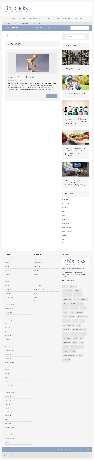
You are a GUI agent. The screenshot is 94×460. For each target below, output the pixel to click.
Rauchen (82, 334)
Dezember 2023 (9, 304)
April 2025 (8, 270)
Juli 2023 (7, 324)
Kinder (72, 316)
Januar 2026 (8, 259)
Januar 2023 (8, 347)
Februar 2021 (8, 419)
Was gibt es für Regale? (74, 69)
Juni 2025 (7, 266)
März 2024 (8, 293)
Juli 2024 (7, 281)
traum (66, 347)
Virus (73, 351)
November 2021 (9, 396)
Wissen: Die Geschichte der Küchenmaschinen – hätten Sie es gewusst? (75, 121)
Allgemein (22, 18)
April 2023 (8, 335)
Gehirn (66, 308)
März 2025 (8, 274)
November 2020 (9, 431)
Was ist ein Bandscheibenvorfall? (22, 77)
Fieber (65, 303)
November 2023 (9, 308)
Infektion (79, 312)
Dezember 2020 (9, 427)
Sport (57, 18)
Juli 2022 (7, 370)
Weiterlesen (52, 96)
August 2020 (8, 442)
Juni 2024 (7, 285)
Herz (71, 312)
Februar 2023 (9, 343)
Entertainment (67, 18)
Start (5, 18)
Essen (75, 299)
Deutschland (68, 290)
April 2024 (8, 289)
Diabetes (77, 290)
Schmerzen (67, 338)
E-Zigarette (67, 295)
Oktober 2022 (8, 358)
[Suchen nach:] (79, 28)
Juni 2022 (7, 373)
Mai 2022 (7, 377)
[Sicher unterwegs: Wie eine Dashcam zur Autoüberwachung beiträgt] (75, 175)
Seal (75, 338)
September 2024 (9, 278)
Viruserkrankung (69, 355)
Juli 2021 (7, 408)
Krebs (75, 321)
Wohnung (67, 359)
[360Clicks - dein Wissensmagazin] (47, 9)
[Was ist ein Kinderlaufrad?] (75, 89)
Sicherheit (67, 342)
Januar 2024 (8, 301)
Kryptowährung (69, 325)
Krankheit (67, 321)
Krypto (82, 321)
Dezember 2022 (9, 350)
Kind (65, 316)
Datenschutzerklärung (62, 449)
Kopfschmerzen (81, 316)
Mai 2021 (7, 412)
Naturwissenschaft (35, 18)
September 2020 (10, 438)
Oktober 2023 (8, 312)
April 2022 (8, 381)
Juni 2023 (7, 327)
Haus (65, 312)
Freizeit (15, 23)
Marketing (67, 329)
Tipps (81, 342)
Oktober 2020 (9, 434)
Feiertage (83, 299)
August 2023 (8, 320)
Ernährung (78, 18)
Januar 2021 (8, 423)
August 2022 (8, 366)
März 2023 (8, 339)
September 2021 (9, 400)
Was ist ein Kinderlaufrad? (75, 94)
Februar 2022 (9, 385)
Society (13, 18)
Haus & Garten (36, 23)
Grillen (83, 308)
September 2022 (9, 362)
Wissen (80, 355)
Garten (81, 303)
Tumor (81, 347)
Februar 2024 (9, 297)
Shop (81, 338)
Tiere (46, 23)
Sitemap (87, 449)
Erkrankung (77, 295)
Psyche (66, 334)
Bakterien (73, 286)
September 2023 (9, 316)
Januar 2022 (8, 389)
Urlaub (66, 351)
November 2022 (9, 354)
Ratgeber (73, 334)
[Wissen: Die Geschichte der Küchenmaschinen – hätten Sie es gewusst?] (75, 114)
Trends (73, 347)
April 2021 (8, 415)
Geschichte (48, 18)
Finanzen (7, 23)
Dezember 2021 (9, 392)
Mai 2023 (7, 331)
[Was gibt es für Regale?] (75, 63)
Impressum (77, 449)
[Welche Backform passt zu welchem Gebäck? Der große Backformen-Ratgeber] (75, 144)
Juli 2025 (7, 262)
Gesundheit (25, 23)
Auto (65, 286)
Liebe (78, 325)
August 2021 (8, 404)
